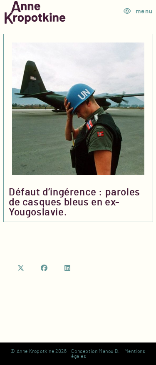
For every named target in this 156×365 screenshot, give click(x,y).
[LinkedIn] (67, 268)
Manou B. (109, 351)
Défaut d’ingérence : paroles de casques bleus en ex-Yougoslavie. (74, 203)
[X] (21, 268)
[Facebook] (44, 268)
